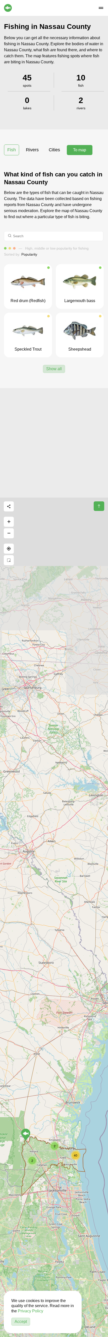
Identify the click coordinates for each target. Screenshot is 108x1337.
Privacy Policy (30, 1311)
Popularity (29, 254)
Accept (21, 1321)
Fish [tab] (11, 149)
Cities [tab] (54, 149)
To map (79, 150)
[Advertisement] (54, 442)
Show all (54, 369)
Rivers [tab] (32, 149)
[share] (9, 506)
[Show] (25, 1134)
